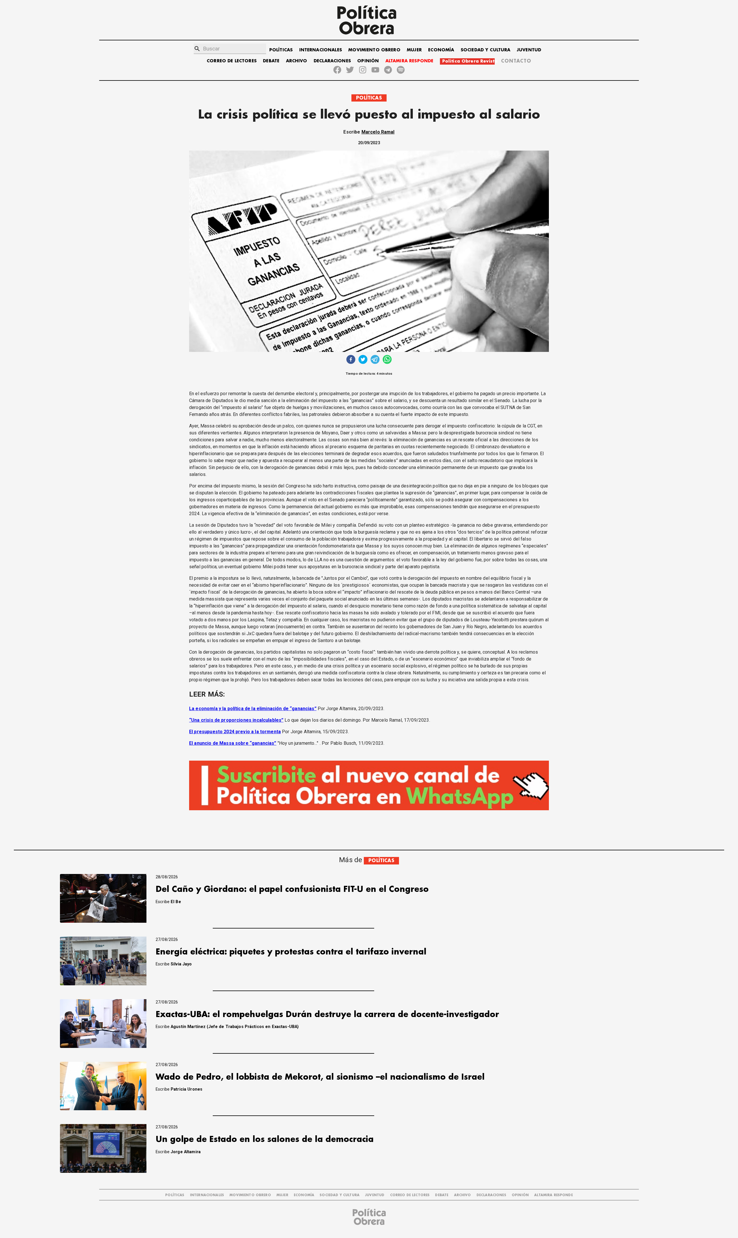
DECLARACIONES (332, 61)
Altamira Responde (553, 1195)
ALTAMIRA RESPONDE (409, 61)
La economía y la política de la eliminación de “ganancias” (253, 708)
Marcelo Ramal (378, 132)
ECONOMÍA (441, 50)
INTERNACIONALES (320, 50)
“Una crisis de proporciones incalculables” (236, 720)
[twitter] (363, 360)
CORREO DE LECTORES (232, 61)
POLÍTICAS (281, 50)
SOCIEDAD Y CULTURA (486, 50)
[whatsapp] (387, 360)
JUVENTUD (529, 50)
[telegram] (375, 360)
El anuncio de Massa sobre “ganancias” (232, 743)
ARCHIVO (296, 61)
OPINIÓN (368, 61)
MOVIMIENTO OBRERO (374, 50)
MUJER (414, 50)
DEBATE (271, 61)
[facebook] (350, 360)
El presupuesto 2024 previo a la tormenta (235, 731)
